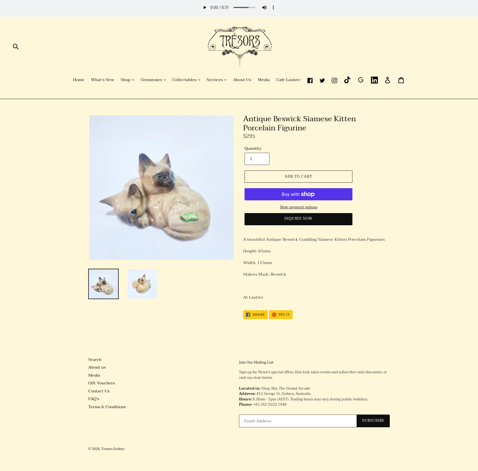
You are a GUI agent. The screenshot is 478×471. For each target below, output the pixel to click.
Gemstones (152, 80)
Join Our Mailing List (256, 363)
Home (78, 80)
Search (95, 359)
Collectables (185, 80)
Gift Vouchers (101, 383)
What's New (102, 80)
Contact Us (99, 391)
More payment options (298, 207)
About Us (242, 80)
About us (97, 367)
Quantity (253, 148)
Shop (126, 80)
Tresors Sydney (113, 449)
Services (215, 80)
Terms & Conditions (107, 406)
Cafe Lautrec (288, 80)
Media (264, 80)
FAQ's (93, 398)
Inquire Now (298, 219)
